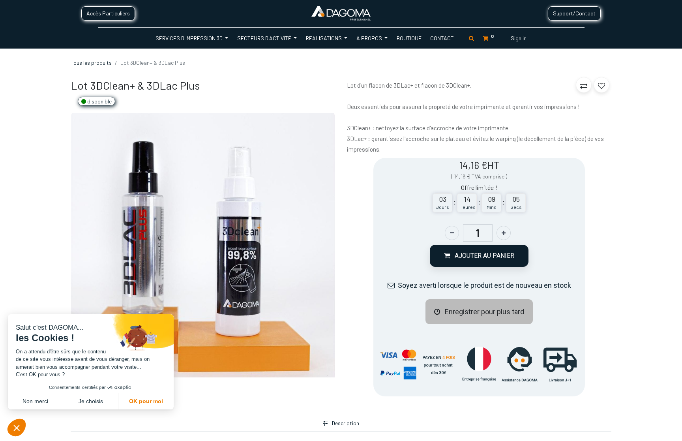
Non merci (35, 401)
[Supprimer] (452, 233)
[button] (479, 256)
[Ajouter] (504, 233)
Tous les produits (91, 62)
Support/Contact (574, 13)
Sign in (518, 38)
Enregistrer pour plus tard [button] (483, 312)
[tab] (341, 423)
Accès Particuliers (108, 13)
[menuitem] (408, 38)
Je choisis (91, 401)
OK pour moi (146, 401)
